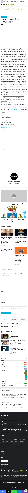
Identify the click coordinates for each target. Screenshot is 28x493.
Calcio (10, 439)
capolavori (15, 439)
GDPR (2, 457)
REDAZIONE (3, 453)
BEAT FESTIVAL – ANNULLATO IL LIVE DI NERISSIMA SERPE (15, 1)
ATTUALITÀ (8, 14)
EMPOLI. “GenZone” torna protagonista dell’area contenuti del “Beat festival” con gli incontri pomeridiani (21, 240)
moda (3, 443)
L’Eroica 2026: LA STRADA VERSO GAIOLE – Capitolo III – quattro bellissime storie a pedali (17, 342)
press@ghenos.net (14, 109)
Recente (4, 319)
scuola (20, 443)
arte (6, 439)
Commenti (23, 319)
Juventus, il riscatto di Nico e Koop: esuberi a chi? (12, 407)
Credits (14, 484)
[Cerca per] (26, 4)
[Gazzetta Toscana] (14, 8)
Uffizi (7, 446)
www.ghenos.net (5, 125)
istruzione (22, 441)
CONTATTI (3, 455)
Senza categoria (5, 377)
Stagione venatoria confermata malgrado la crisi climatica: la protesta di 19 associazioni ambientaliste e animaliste (21, 259)
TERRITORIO (4, 372)
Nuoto (16, 443)
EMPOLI (3, 383)
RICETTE (4, 381)
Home (3, 14)
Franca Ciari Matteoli (7, 24)
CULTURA (4, 368)
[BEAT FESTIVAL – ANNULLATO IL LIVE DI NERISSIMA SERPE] (5, 336)
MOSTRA (7, 443)
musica (12, 443)
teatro (24, 443)
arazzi (3, 439)
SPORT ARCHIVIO (5, 374)
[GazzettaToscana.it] (8, 4)
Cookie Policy (4, 464)
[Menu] (1, 4)
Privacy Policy (4, 460)
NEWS (3, 362)
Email (2, 297)
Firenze (11, 441)
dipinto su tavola (22, 439)
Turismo (3, 446)
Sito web (3, 302)
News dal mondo (5, 390)
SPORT (3, 370)
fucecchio (16, 441)
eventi (7, 441)
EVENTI (3, 364)
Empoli (3, 441)
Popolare (13, 319)
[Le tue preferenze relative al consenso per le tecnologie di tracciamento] (25, 490)
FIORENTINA (4, 379)
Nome (2, 291)
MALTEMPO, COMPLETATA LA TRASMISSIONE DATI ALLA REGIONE (7, 249)
